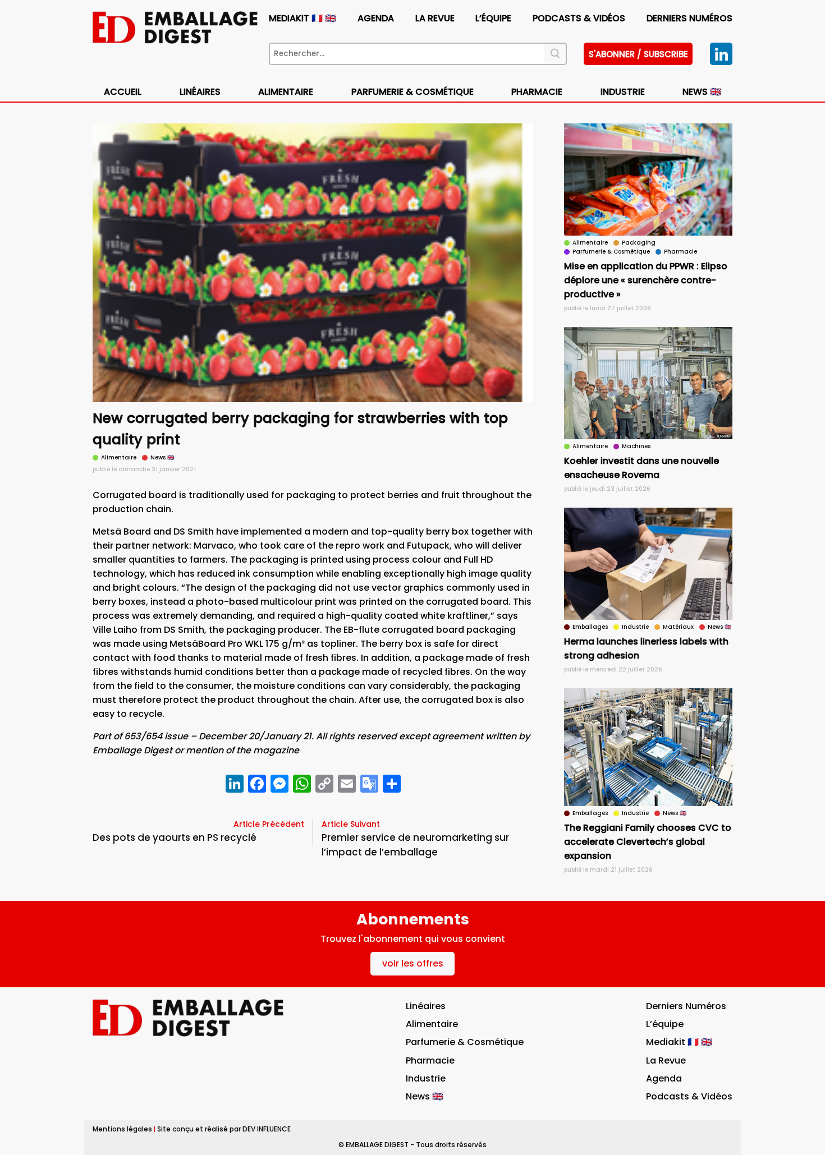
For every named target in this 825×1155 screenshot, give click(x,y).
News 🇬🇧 (701, 91)
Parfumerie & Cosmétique (412, 91)
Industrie (426, 1078)
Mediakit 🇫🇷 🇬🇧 (302, 18)
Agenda (376, 18)
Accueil (122, 91)
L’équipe (493, 18)
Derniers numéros (689, 18)
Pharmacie (536, 91)
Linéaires (200, 91)
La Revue (435, 18)
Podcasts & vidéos (579, 18)
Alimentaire (285, 91)
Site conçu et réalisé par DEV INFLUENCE (224, 1129)
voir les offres (412, 963)
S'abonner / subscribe (638, 54)
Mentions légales (122, 1129)
